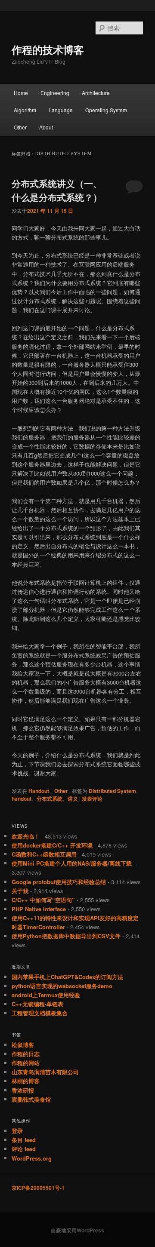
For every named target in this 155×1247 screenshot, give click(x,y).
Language (61, 110)
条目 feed (24, 1140)
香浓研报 (23, 1090)
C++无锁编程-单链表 (37, 1004)
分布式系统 (49, 798)
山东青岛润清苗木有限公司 (45, 1072)
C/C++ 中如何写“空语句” (43, 900)
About (46, 127)
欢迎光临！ (26, 836)
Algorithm (25, 110)
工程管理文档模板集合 (40, 1013)
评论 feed (24, 1149)
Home (21, 92)
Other (20, 127)
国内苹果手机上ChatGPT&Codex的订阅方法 (67, 977)
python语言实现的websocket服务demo (62, 986)
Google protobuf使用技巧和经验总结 (59, 882)
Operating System (106, 110)
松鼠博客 (23, 1045)
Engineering (54, 92)
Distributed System (112, 791)
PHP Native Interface (39, 909)
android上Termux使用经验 (46, 995)
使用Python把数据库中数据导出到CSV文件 (66, 936)
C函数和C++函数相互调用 (44, 854)
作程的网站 (26, 1063)
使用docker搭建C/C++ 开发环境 (52, 845)
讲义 (73, 798)
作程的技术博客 (48, 49)
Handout (38, 791)
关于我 (20, 891)
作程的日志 (26, 1054)
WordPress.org (32, 1158)
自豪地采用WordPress (77, 1230)
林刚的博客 (26, 1081)
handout (21, 798)
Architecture (96, 92)
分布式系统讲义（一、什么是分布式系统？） (57, 190)
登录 (17, 1131)
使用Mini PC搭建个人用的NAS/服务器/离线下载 (72, 863)
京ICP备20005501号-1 (38, 1188)
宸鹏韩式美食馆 (31, 1099)
